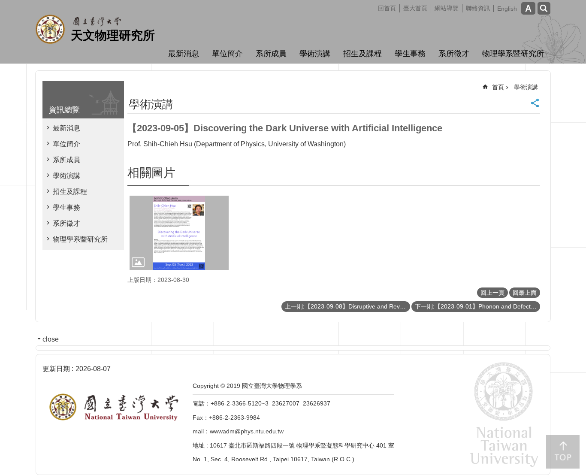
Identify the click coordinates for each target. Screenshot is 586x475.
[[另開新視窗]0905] (179, 233)
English (507, 8)
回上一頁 (492, 292)
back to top (563, 452)
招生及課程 (362, 53)
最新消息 (183, 53)
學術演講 (314, 53)
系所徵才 (453, 53)
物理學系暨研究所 (513, 53)
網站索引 (544, 8)
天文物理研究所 (113, 35)
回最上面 (525, 292)
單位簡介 (227, 53)
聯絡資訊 (478, 8)
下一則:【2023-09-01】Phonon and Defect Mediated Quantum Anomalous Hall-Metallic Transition (477, 306)
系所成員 (271, 53)
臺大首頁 (415, 8)
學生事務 (410, 53)
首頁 (498, 87)
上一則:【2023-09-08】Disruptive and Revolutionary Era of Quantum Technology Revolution (347, 306)
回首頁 (387, 8)
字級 (528, 8)
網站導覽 (447, 8)
